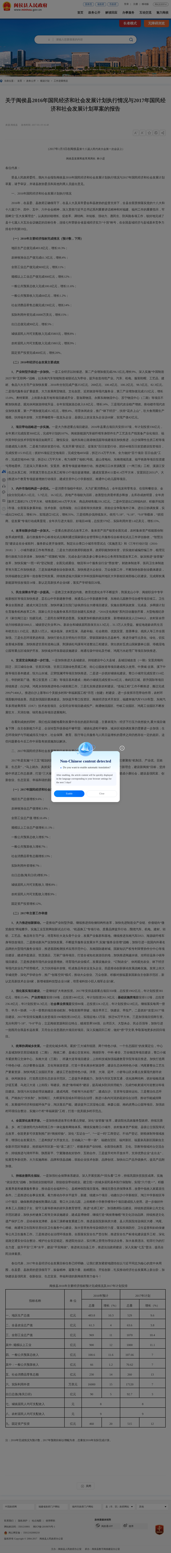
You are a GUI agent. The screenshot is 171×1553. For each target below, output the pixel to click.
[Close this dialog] (122, 748)
